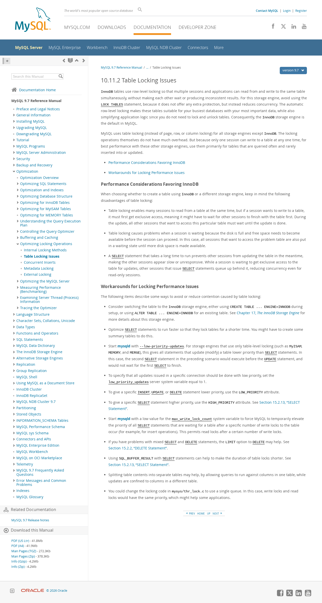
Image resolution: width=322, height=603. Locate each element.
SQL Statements (29, 339)
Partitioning (26, 408)
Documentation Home (37, 89)
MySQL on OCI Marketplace (39, 458)
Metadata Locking (39, 268)
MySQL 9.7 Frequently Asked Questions (40, 472)
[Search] (60, 76)
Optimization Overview (39, 177)
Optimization (27, 171)
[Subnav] (14, 115)
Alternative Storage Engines (39, 358)
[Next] (84, 60)
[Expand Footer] (12, 591)
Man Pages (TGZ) (23, 551)
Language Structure (33, 314)
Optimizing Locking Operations (46, 244)
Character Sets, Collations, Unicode (45, 320)
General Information (33, 115)
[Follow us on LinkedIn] (292, 27)
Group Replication (31, 370)
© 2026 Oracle (56, 590)
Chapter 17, (268, 312)
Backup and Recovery (34, 165)
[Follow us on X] (281, 27)
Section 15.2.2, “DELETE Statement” (137, 448)
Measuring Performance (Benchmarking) (40, 289)
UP (208, 513)
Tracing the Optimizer (38, 308)
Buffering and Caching (39, 237)
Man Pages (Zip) (23, 556)
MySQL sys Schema (32, 433)
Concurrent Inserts (40, 262)
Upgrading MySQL (31, 127)
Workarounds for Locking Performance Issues (146, 172)
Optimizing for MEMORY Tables (46, 215)
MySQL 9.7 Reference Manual (121, 67)
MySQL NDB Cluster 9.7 (36, 401)
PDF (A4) (17, 546)
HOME (201, 513)
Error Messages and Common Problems (41, 482)
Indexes (22, 490)
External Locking (37, 274)
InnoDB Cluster (29, 389)
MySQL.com (77, 27)
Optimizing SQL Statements (43, 183)
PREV (191, 513)
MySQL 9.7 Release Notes (30, 520)
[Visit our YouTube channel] (302, 27)
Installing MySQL (30, 121)
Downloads (112, 27)
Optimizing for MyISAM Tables (45, 209)
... (147, 67)
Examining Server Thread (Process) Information (49, 299)
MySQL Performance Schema (40, 427)
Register (301, 11)
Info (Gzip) (19, 561)
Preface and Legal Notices (38, 109)
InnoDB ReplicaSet (31, 395)
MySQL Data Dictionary (35, 345)
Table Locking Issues (41, 256)
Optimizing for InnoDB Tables (45, 202)
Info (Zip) (18, 567)
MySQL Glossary (29, 497)
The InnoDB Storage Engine (39, 352)
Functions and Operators (37, 333)
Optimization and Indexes (42, 190)
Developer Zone (197, 27)
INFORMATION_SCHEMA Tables (42, 420)
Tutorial (22, 140)
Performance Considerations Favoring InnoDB (146, 162)
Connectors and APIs (33, 439)
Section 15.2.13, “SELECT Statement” (138, 464)
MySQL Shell (26, 377)
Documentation (152, 27)
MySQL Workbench (32, 451)
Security (23, 159)
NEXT (216, 513)
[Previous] (64, 60)
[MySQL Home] (33, 20)
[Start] (70, 60)
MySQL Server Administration (41, 152)
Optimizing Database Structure (46, 196)
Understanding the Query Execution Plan (50, 223)
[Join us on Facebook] (271, 27)
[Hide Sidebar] (6, 61)
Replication (25, 364)
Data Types (25, 327)
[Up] (77, 60)
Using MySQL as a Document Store (45, 383)
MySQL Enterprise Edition (37, 445)
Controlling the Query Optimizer (47, 231)
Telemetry (24, 464)
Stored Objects (28, 414)
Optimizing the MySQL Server (45, 281)
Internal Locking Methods (45, 250)
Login (287, 11)
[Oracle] (32, 590)
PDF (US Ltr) (20, 541)
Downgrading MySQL (34, 134)
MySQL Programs (30, 146)
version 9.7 (291, 70)
